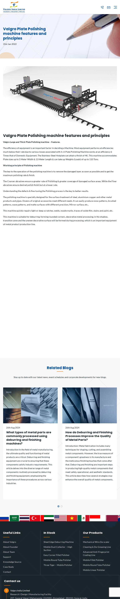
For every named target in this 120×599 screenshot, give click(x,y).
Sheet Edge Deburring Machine (59, 542)
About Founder (10, 547)
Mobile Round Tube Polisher (57, 560)
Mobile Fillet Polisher (93, 560)
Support (7, 557)
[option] (30, 443)
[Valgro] (14, 7)
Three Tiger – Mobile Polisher (58, 565)
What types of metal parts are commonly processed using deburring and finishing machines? (28, 437)
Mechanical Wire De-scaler (96, 542)
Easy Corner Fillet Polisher (57, 555)
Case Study (8, 567)
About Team (9, 552)
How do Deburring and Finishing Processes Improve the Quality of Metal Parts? (88, 436)
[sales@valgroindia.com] (109, 7)
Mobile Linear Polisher (94, 570)
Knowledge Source (12, 562)
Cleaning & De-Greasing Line (97, 547)
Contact (7, 571)
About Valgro (9, 542)
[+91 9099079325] (102, 7)
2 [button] (61, 506)
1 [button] (58, 506)
